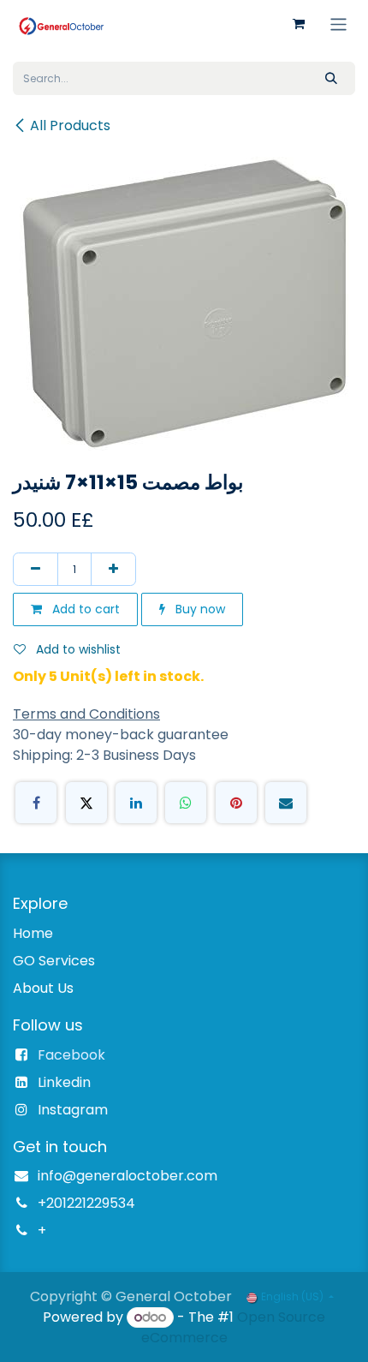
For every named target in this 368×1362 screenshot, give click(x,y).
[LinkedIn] (136, 802)
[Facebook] (35, 802)
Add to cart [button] (84, 609)
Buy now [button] (198, 609)
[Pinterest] (236, 802)
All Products (70, 125)
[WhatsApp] (185, 802)
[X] (86, 802)
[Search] (331, 78)
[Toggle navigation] (338, 23)
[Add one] (113, 569)
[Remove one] (35, 569)
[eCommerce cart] (298, 24)
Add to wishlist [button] (77, 649)
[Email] (285, 802)
